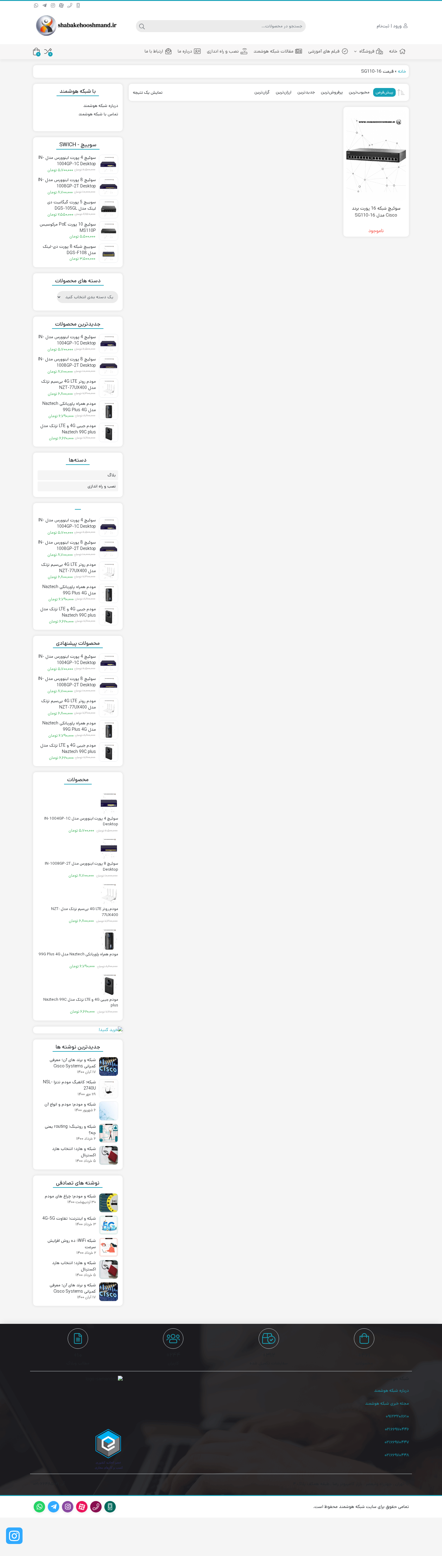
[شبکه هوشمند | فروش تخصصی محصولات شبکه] (75, 26)
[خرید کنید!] (78, 1030)
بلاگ (112, 475)
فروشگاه (366, 51)
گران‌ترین (262, 92)
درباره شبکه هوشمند (100, 106)
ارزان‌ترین (283, 92)
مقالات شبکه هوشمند (273, 51)
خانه (393, 51)
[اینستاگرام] (14, 1535)
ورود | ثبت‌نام (390, 26)
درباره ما (185, 51)
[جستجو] (142, 26)
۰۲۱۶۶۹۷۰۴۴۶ (397, 1429)
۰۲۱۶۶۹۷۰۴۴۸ (397, 1455)
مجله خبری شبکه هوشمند (387, 1403)
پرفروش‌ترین (332, 92)
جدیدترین (306, 92)
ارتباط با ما (154, 51)
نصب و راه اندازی (223, 51)
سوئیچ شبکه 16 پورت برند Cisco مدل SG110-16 (376, 211)
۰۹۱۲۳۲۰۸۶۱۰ (397, 1416)
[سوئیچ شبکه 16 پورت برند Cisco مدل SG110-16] (376, 155)
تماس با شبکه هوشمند (98, 114)
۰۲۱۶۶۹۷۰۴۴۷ (397, 1442)
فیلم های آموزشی (323, 51)
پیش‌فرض (384, 92)
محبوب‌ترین (359, 92)
